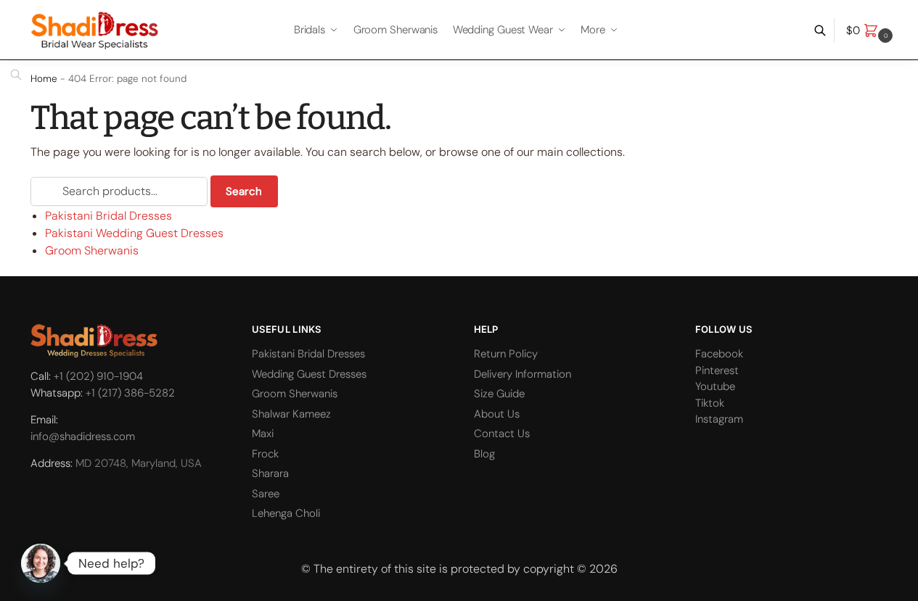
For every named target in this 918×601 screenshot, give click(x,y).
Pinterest (717, 370)
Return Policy (506, 354)
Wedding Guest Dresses (309, 374)
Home (43, 78)
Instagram (719, 419)
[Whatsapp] (40, 563)
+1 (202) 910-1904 (98, 376)
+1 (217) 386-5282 (130, 393)
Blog (484, 454)
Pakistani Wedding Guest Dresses (134, 233)
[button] (871, 30)
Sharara (270, 473)
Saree (265, 493)
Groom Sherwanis (92, 250)
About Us (497, 414)
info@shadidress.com (82, 436)
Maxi (263, 433)
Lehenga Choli (286, 513)
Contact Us (502, 433)
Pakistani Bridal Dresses (108, 215)
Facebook (719, 354)
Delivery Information (522, 374)
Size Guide (499, 393)
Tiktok (709, 403)
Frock (265, 454)
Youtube (715, 386)
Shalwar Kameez (291, 414)
